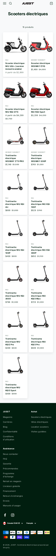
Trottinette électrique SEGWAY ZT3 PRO (14, 158)
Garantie (7, 463)
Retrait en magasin (12, 481)
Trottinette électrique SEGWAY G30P (38, 158)
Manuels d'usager (12, 505)
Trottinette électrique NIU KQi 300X (14, 296)
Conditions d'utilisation (8, 438)
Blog (5, 427)
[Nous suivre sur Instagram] (13, 515)
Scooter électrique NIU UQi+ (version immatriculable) (14, 66)
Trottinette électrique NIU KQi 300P (40, 250)
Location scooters (40, 427)
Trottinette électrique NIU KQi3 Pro (38, 342)
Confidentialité (10, 431)
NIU (6, 60)
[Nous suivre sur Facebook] (5, 515)
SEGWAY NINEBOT (38, 60)
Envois (6, 501)
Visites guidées (38, 431)
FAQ (5, 459)
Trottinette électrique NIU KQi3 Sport (12, 387)
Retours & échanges (13, 496)
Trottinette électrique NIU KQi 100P (14, 250)
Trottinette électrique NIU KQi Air (14, 204)
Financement (9, 491)
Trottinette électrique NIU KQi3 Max (38, 296)
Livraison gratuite (11, 486)
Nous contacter (10, 454)
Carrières (7, 422)
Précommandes (10, 468)
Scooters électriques (41, 417)
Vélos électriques (39, 422)
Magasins (7, 417)
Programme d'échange (8, 475)
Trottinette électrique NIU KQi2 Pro (12, 342)
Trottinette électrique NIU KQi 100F (40, 204)
